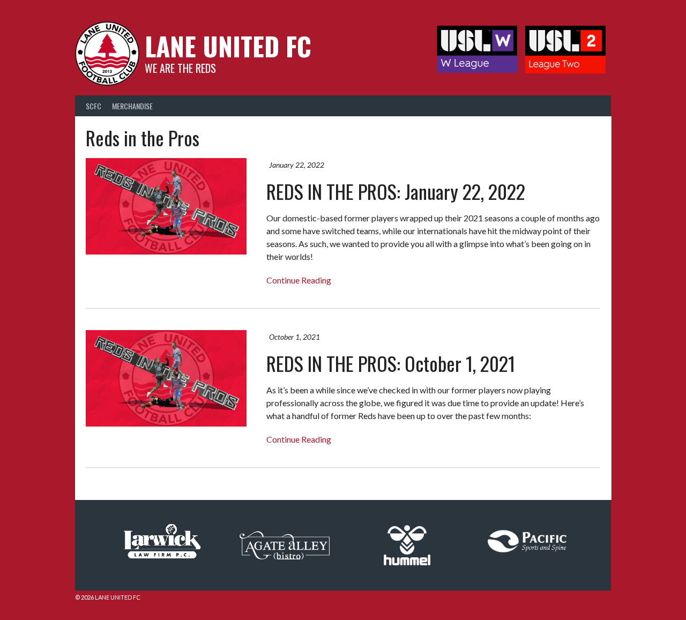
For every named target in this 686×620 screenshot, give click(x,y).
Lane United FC (228, 46)
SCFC (93, 105)
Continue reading (298, 280)
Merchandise (132, 105)
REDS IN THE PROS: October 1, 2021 (390, 363)
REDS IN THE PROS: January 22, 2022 (395, 191)
